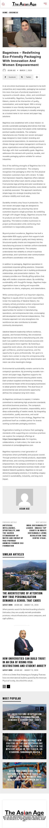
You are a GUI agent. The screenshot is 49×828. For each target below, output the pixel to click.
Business (13, 12)
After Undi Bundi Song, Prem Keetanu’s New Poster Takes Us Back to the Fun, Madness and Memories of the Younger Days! (24, 775)
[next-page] (8, 686)
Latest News (8, 605)
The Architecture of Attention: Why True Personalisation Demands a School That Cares (23, 596)
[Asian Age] (5, 70)
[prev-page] (4, 686)
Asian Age (12, 70)
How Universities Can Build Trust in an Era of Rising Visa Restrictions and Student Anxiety (24, 662)
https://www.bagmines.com (14, 439)
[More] (37, 77)
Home (5, 12)
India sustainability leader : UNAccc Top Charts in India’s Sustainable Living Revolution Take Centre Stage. (36, 531)
